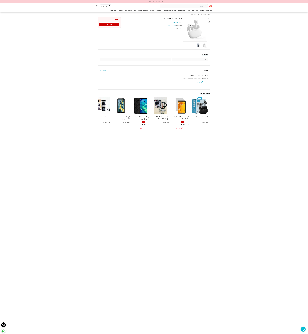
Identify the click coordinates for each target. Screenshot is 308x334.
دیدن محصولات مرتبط (109, 24)
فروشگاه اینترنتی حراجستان (205, 14)
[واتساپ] (3, 330)
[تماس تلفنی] (3, 324)
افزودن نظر (103, 70)
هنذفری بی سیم (194, 14)
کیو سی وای (176, 22)
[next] (100, 113)
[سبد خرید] (97, 6)
